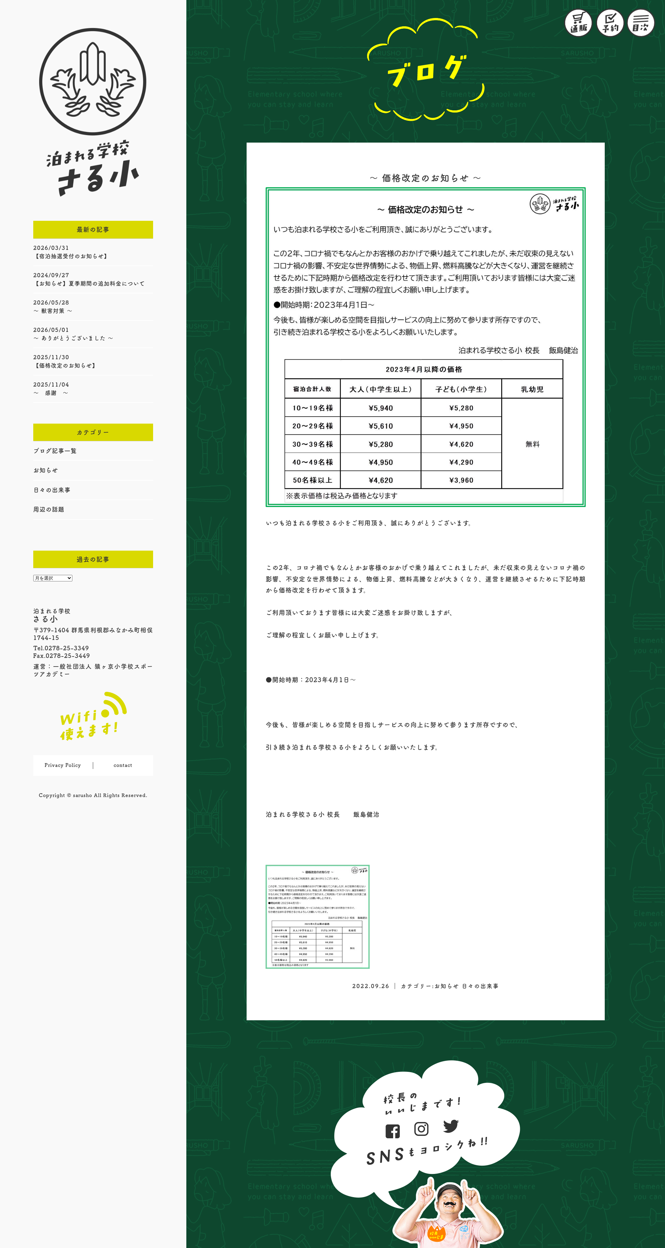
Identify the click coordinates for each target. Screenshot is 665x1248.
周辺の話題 (48, 509)
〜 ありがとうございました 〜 (73, 338)
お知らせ (45, 470)
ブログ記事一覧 (55, 451)
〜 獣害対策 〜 (53, 311)
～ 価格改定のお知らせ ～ (425, 177)
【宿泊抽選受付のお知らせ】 (71, 256)
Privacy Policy (63, 765)
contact (123, 765)
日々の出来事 (52, 490)
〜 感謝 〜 (51, 393)
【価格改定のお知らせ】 (65, 365)
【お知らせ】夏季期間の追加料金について (89, 283)
